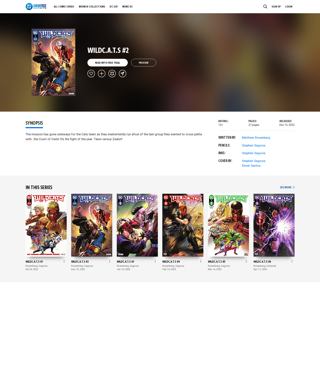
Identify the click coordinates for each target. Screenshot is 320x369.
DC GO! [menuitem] (114, 6)
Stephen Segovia (253, 145)
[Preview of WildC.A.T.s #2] (53, 62)
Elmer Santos (251, 165)
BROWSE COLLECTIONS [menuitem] (92, 6)
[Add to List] (101, 73)
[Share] (122, 73)
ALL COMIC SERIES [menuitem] (64, 6)
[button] (265, 6)
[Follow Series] (112, 73)
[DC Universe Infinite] (36, 6)
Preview (144, 63)
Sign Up (276, 6)
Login (288, 6)
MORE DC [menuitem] (127, 6)
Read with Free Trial (107, 63)
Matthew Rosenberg (256, 137)
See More (287, 187)
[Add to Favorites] (91, 73)
